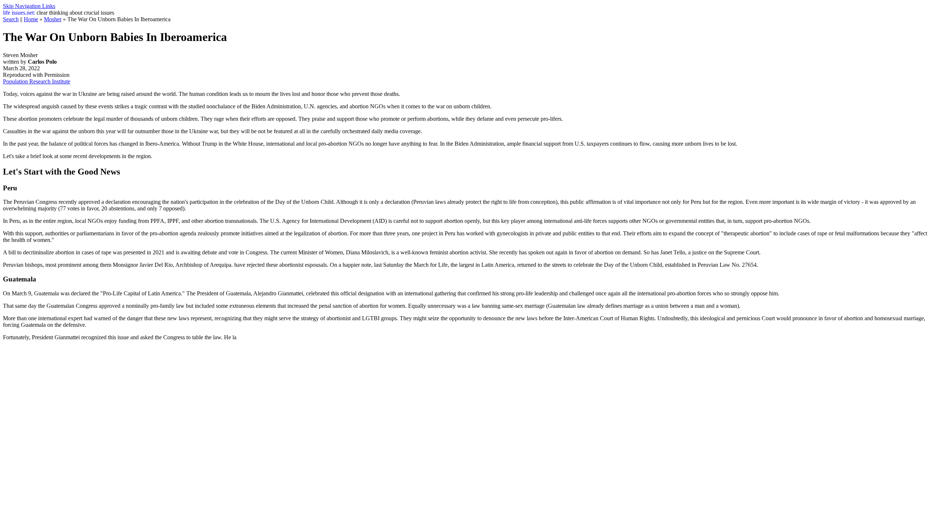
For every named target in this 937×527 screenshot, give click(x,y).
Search (11, 19)
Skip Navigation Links (29, 6)
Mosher (52, 19)
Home (31, 19)
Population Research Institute (36, 81)
